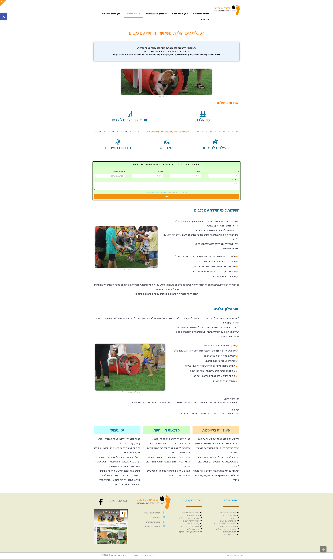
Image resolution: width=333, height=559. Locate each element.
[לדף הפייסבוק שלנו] (101, 502)
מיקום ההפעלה (119, 171)
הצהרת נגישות (238, 555)
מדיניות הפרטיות (162, 192)
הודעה (236, 179)
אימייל (160, 171)
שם (237, 171)
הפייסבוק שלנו (118, 500)
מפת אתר (229, 555)
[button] (3, 16)
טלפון (198, 171)
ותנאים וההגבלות (154, 192)
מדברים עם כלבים (136, 555)
